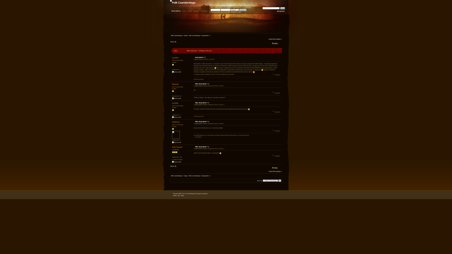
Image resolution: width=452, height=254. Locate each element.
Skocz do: (259, 180)
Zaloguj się (221, 7)
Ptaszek (175, 84)
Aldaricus (176, 122)
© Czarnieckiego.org (190, 193)
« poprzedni (271, 39)
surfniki (175, 58)
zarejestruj (228, 7)
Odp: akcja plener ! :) (202, 84)
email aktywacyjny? (246, 7)
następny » (278, 39)
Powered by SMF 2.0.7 (178, 193)
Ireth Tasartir (177, 147)
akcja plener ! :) (200, 57)
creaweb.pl (204, 193)
